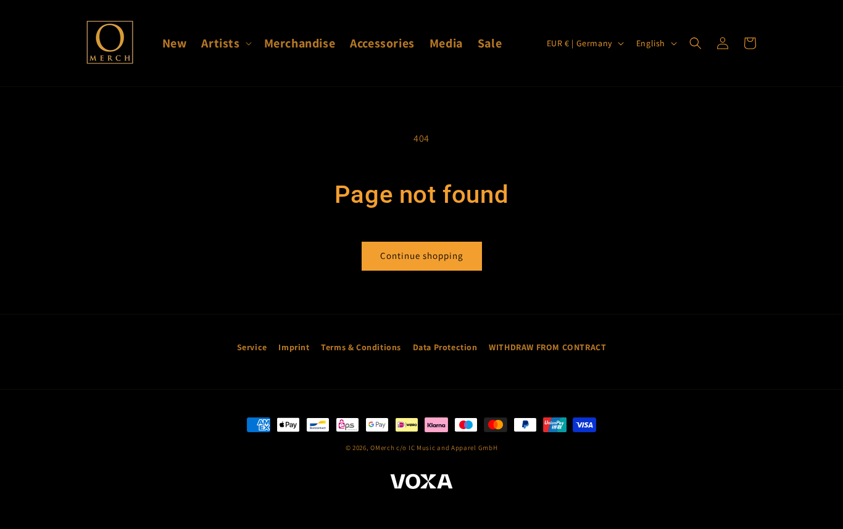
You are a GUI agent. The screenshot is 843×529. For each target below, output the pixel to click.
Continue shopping (421, 255)
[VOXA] (421, 483)
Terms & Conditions (361, 347)
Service (252, 347)
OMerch (382, 447)
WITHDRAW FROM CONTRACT (547, 347)
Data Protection (445, 347)
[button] (225, 43)
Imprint (293, 347)
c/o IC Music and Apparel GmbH (446, 447)
